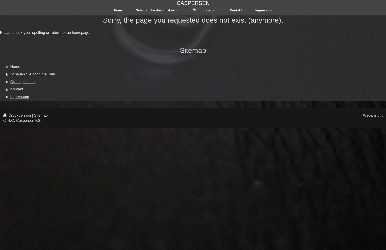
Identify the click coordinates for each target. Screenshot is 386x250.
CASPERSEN (193, 3)
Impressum (19, 97)
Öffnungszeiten (23, 82)
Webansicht (373, 115)
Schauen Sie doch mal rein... (34, 74)
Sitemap (41, 115)
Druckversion (19, 115)
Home (15, 66)
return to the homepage (69, 32)
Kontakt (16, 89)
